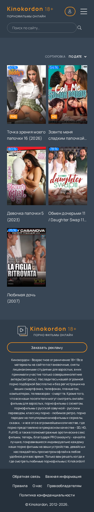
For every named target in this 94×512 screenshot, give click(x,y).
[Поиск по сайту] (79, 27)
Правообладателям (64, 485)
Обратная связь (26, 476)
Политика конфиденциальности (47, 495)
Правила (20, 485)
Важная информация (63, 476)
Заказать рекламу (47, 347)
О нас (37, 485)
